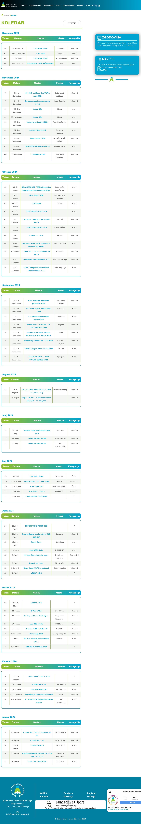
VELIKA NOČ (36, 573)
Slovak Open (36, 542)
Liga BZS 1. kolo (36, 624)
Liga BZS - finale (36, 476)
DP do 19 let (36, 611)
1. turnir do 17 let (37, 740)
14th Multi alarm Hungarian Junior (39, 694)
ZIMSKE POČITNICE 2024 (36, 647)
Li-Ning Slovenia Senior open (36, 555)
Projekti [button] (80, 5)
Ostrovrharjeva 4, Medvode (118, 809)
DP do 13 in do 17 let (37, 438)
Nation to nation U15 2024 (37, 122)
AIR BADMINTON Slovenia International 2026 (115, 65)
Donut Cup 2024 (36, 634)
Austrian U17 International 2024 (36, 259)
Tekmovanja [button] (48, 5)
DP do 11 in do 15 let (37, 443)
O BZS (43, 793)
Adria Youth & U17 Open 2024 (36, 481)
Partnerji (68, 796)
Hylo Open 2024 (36, 195)
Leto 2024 (121, 45)
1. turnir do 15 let (36, 235)
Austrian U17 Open (37, 491)
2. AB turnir (40, 53)
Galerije (91, 796)
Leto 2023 (131, 45)
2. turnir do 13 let (40, 48)
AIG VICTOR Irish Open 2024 (38, 146)
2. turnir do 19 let (38, 154)
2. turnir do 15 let (40, 58)
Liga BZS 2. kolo (36, 550)
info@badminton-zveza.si (17, 814)
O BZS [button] (23, 5)
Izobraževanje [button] (68, 5)
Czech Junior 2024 (37, 138)
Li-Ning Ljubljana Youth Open (36, 616)
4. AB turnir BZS (36, 486)
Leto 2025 (111, 45)
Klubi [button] (58, 5)
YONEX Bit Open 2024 (37, 761)
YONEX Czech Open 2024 (36, 227)
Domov (6, 15)
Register (91, 793)
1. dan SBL (37, 109)
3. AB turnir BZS (37, 745)
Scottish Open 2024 (37, 130)
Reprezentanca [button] (35, 5)
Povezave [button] (89, 5)
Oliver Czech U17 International (36, 568)
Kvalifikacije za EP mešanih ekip (40, 63)
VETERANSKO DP (38, 689)
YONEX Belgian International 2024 (38, 349)
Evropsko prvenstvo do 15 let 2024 (38, 341)
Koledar (14, 15)
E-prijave (68, 793)
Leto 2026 (101, 45)
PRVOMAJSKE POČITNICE (36, 496)
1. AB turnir (36, 203)
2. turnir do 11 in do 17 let (36, 629)
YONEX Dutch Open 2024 (36, 211)
